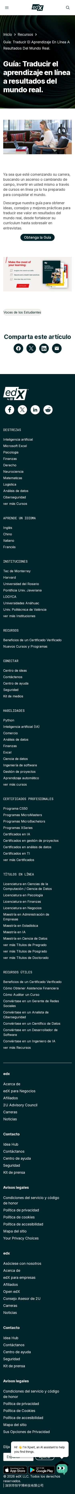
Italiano (8, 541)
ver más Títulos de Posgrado (25, 951)
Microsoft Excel (15, 446)
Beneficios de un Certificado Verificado (32, 640)
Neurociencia (13, 472)
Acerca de (11, 1084)
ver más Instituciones (19, 616)
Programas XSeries (18, 828)
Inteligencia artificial (18, 439)
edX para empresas (19, 1277)
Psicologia (10, 452)
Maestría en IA (14, 932)
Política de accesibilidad (23, 1224)
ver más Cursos (15, 504)
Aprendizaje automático (21, 778)
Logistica (9, 484)
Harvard (9, 577)
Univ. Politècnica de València (24, 610)
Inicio (7, 34)
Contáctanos (13, 1151)
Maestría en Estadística (20, 926)
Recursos (25, 34)
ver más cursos (15, 784)
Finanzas (10, 459)
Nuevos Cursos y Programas (25, 646)
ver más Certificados (18, 860)
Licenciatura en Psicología (23, 895)
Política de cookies (19, 1217)
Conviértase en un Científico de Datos (31, 1023)
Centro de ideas (15, 670)
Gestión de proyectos (19, 772)
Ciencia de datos (15, 759)
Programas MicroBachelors (24, 821)
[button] (9, 410)
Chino (7, 534)
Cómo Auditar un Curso (21, 995)
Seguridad (10, 690)
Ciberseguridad (14, 497)
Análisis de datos (15, 491)
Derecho (9, 465)
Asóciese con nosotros (22, 1263)
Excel (7, 752)
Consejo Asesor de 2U (22, 1298)
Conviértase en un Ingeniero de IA (29, 1041)
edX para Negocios (19, 1091)
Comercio (10, 733)
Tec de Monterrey (17, 571)
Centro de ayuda (15, 683)
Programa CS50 (15, 808)
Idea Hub (10, 1144)
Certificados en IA (16, 834)
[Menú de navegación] (6, 7)
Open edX (11, 1291)
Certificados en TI (16, 853)
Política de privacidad (21, 1210)
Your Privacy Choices (21, 1238)
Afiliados (10, 1098)
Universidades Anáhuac (21, 603)
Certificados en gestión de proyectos (31, 841)
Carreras (10, 1112)
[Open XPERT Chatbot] (62, 1466)
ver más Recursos (17, 1048)
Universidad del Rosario (21, 584)
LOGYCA (9, 597)
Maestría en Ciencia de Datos (25, 938)
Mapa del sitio (15, 1231)
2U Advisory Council (20, 1105)
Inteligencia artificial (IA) (21, 727)
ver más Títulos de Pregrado (25, 945)
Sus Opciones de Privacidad (26, 1432)
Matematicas (12, 478)
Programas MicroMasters (22, 815)
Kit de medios (13, 696)
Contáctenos (12, 677)
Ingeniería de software (20, 765)
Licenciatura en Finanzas (22, 902)
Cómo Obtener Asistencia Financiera (31, 988)
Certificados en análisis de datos (27, 847)
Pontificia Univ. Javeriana (22, 590)
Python (8, 720)
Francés (9, 547)
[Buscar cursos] (68, 8)
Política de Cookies (19, 1411)
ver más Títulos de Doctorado (26, 958)
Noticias (10, 1119)
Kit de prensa (14, 1172)
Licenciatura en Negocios (22, 908)
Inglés (7, 528)
